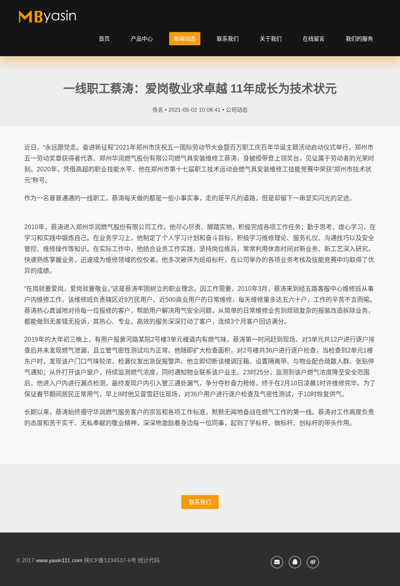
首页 (104, 39)
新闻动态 (185, 39)
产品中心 (142, 39)
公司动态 (237, 110)
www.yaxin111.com (59, 560)
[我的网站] (56, 19)
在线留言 (314, 39)
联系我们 (228, 39)
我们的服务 (359, 39)
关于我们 (271, 39)
